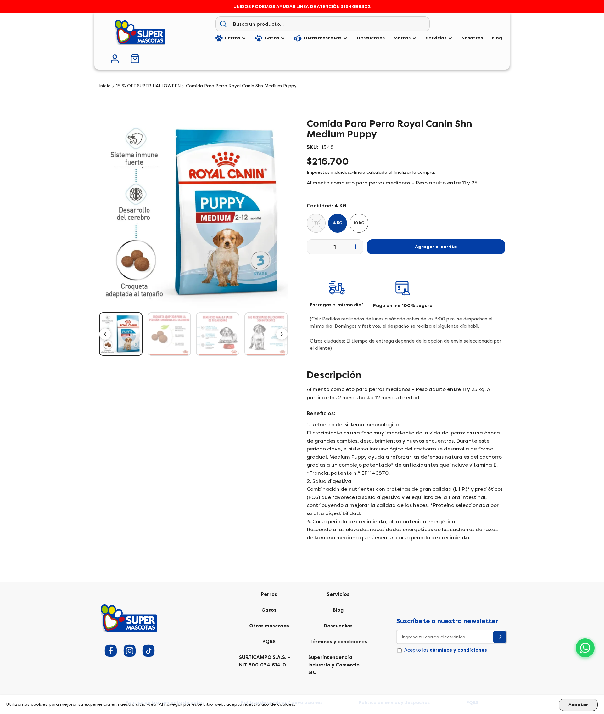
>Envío (358, 172)
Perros (269, 594)
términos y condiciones (458, 650)
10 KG (359, 223)
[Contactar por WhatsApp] (585, 647)
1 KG (316, 223)
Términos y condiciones (338, 641)
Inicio (105, 85)
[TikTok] (148, 650)
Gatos (269, 610)
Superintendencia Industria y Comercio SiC (334, 664)
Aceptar (578, 704)
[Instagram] (129, 650)
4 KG (337, 223)
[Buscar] (223, 24)
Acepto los (445, 650)
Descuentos (338, 626)
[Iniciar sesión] (114, 58)
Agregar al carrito (436, 246)
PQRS (269, 641)
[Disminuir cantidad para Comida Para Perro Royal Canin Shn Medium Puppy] (312, 247)
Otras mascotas (269, 626)
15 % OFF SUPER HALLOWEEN (148, 85)
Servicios (338, 594)
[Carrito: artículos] (135, 58)
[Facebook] (110, 650)
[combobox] (329, 24)
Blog (338, 610)
